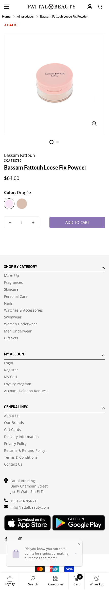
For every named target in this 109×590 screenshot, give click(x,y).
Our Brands (14, 423)
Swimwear (13, 317)
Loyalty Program (17, 384)
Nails (8, 303)
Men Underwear (18, 331)
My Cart (10, 377)
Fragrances (13, 282)
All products (25, 16)
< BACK (10, 24)
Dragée (9, 204)
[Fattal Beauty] (52, 6)
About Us (12, 416)
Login (8, 363)
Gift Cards (12, 430)
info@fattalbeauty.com (29, 507)
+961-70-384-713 (24, 500)
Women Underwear (20, 324)
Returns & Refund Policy (24, 450)
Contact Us (13, 464)
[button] (100, 7)
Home (6, 16)
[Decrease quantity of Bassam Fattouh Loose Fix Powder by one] (10, 222)
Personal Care (16, 296)
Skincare (11, 289)
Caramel (22, 204)
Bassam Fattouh (19, 155)
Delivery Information (21, 437)
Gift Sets (11, 338)
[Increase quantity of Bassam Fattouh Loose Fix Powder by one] (33, 222)
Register (11, 370)
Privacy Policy (15, 444)
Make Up (11, 276)
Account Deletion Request (26, 391)
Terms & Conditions (21, 457)
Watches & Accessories (23, 310)
